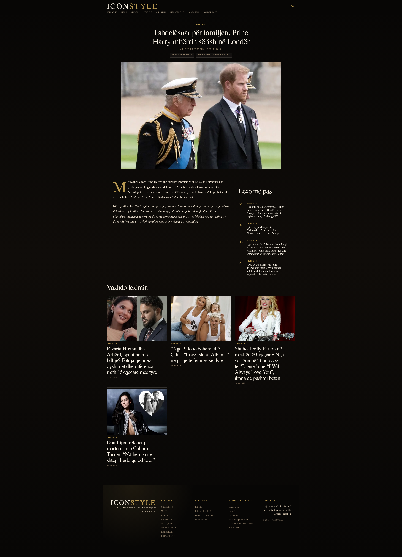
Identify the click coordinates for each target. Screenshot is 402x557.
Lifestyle (147, 12)
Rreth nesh (234, 507)
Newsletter (234, 527)
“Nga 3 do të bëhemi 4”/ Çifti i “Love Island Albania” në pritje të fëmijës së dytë (200, 354)
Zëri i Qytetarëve (205, 515)
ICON (132, 5)
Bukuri (134, 12)
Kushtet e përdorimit (238, 519)
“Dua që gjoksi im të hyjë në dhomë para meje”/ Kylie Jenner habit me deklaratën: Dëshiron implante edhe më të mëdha (264, 269)
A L (181, 49)
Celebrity (112, 12)
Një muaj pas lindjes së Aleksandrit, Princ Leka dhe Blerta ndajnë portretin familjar (263, 230)
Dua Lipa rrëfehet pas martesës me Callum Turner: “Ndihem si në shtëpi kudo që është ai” (131, 451)
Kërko (198, 507)
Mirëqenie (161, 12)
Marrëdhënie (177, 12)
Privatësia (233, 515)
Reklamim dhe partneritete (241, 523)
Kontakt (232, 511)
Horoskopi (193, 12)
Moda (124, 12)
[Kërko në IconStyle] (292, 5)
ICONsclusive (210, 12)
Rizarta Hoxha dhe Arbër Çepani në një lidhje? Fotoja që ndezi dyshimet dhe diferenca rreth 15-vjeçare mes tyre (132, 360)
